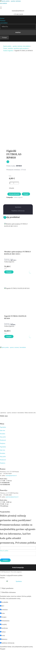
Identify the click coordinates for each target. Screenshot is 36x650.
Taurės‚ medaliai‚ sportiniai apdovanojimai (15, 48)
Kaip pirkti (3, 437)
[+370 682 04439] (18, 12)
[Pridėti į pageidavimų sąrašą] (7, 161)
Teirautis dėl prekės (14, 194)
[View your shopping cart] (0, 40)
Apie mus (2, 430)
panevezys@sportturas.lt (12, 497)
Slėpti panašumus (7, 588)
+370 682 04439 (18, 14)
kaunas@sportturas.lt (18, 10)
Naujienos (2, 443)
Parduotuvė (3, 440)
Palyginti (26, 194)
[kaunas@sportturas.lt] (18, 9)
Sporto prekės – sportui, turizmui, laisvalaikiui (16, 46)
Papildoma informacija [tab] (18, 210)
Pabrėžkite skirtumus (8, 592)
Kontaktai (2, 433)
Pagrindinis (3, 427)
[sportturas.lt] (12, 3)
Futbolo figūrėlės (8, 50)
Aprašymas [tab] (18, 207)
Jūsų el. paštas (4, 550)
